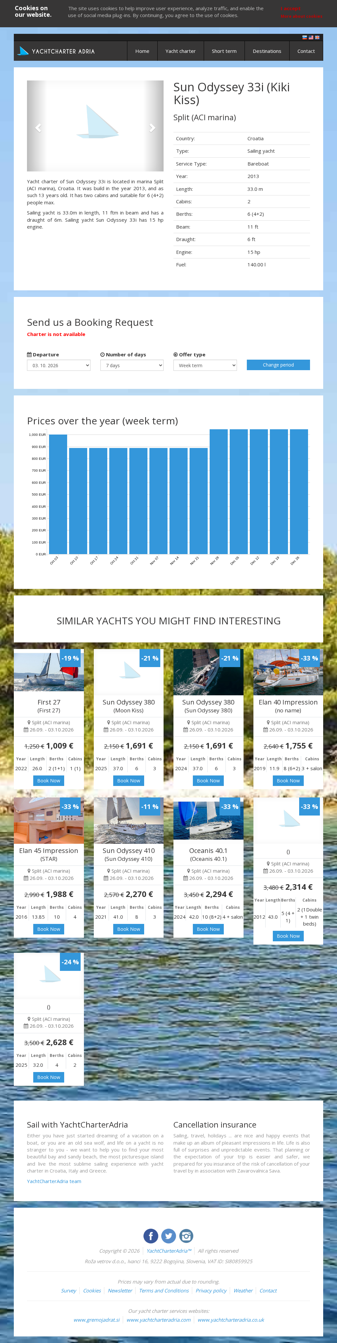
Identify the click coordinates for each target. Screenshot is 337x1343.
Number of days (125, 354)
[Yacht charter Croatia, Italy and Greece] (311, 37)
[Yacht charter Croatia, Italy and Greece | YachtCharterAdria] (56, 50)
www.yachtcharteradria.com (158, 1319)
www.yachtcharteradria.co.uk (230, 1319)
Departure (45, 354)
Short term (224, 51)
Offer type (191, 354)
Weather (242, 1290)
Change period (278, 365)
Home (142, 51)
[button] (37, 125)
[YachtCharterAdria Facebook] (151, 1235)
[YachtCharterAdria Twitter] (169, 1235)
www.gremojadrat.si (96, 1319)
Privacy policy (210, 1290)
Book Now (48, 780)
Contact (306, 51)
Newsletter (120, 1290)
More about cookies (302, 16)
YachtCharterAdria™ (168, 1250)
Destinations (267, 51)
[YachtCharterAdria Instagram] (186, 1235)
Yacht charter (181, 51)
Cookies (92, 1290)
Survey (68, 1290)
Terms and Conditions (164, 1290)
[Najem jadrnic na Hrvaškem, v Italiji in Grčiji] (304, 37)
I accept (291, 8)
